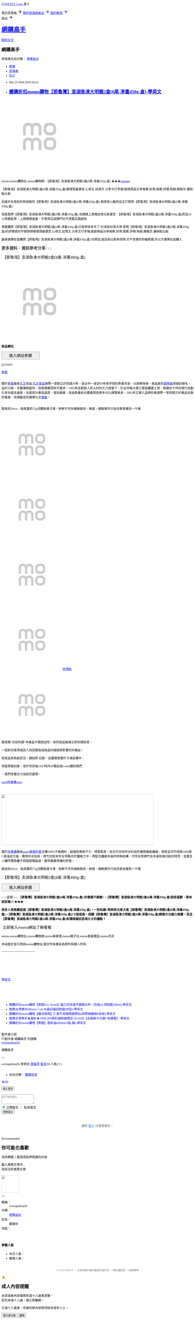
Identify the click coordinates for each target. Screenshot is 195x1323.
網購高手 (14, 29)
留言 (43, 1064)
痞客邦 (35, 1064)
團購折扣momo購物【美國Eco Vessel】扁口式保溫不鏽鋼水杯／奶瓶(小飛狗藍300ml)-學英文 (70, 1004)
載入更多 (8, 1088)
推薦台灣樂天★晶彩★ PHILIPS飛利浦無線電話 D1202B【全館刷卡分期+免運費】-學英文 (69, 1018)
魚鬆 (5, 372)
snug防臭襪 (9, 782)
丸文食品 (39, 383)
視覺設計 (33, 58)
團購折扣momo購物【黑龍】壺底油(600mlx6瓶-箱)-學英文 (47, 1023)
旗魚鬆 (168, 383)
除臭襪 (12, 851)
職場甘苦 (31, 1074)
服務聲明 (134, 1270)
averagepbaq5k (11, 1042)
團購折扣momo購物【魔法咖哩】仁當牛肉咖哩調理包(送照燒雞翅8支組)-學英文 (62, 1013)
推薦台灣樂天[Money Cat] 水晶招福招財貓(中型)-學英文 (46, 1009)
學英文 (6, 979)
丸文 (23, 383)
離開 (21, 1315)
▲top (5, 1081)
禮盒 (44, 397)
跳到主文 (8, 40)
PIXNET (69, 1270)
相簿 (12, 66)
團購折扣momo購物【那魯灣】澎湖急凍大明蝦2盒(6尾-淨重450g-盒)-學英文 (85, 91)
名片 (12, 75)
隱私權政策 (119, 1270)
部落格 (13, 71)
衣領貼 (67, 669)
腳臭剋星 (35, 851)
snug (19, 782)
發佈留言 (8, 1112)
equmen (125, 181)
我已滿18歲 (9, 1315)
